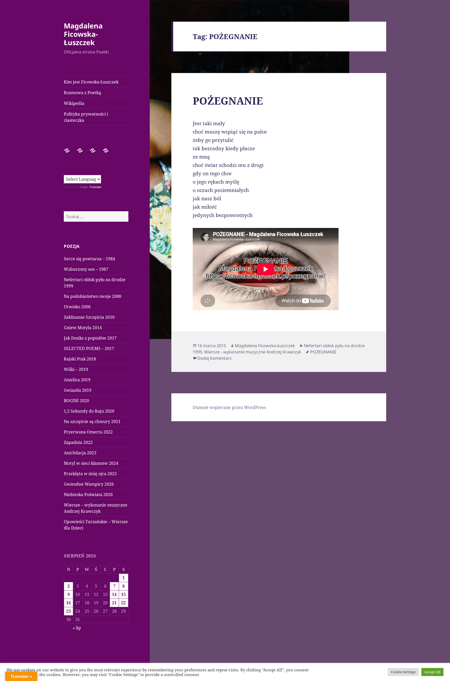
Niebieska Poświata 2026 (88, 494)
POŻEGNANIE (228, 100)
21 (114, 603)
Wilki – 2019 (76, 369)
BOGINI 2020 (76, 400)
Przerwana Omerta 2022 (88, 432)
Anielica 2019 (77, 380)
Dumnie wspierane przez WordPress (229, 407)
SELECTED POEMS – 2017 (89, 348)
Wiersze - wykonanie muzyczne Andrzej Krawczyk (252, 352)
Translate (95, 187)
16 (68, 603)
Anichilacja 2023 (80, 453)
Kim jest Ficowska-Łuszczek (91, 82)
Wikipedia (74, 103)
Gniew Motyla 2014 (83, 327)
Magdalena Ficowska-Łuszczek (83, 34)
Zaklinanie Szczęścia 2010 (89, 317)
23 (68, 611)
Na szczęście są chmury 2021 (92, 421)
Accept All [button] (432, 672)
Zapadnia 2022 (78, 442)
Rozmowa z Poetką (82, 92)
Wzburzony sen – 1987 (86, 269)
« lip (77, 628)
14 (114, 594)
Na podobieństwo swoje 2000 (92, 296)
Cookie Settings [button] (403, 672)
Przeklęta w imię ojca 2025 (90, 474)
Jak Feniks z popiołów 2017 (90, 338)
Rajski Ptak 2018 (80, 359)
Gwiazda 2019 (77, 390)
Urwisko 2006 (77, 307)
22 (123, 603)
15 (123, 594)
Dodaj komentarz (214, 358)
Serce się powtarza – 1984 (89, 259)
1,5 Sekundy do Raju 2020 (89, 411)
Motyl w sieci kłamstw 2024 (91, 463)
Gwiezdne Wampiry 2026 (89, 484)
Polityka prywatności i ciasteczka (86, 117)
